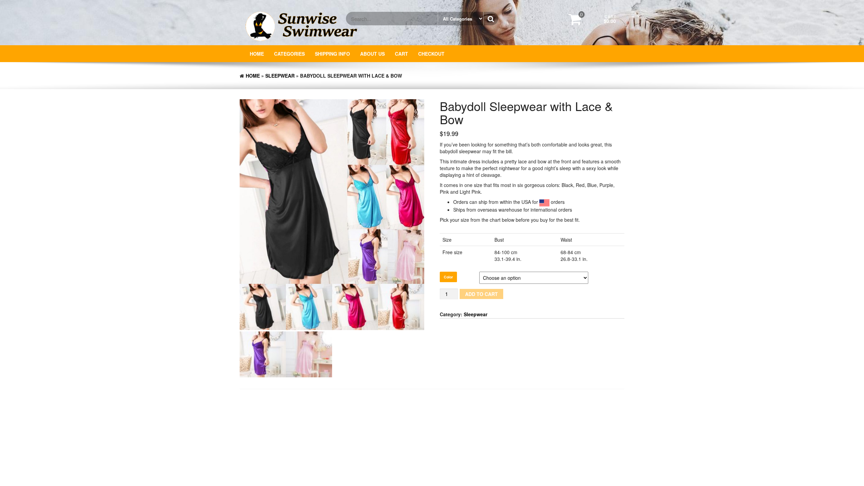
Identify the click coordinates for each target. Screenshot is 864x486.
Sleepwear (280, 75)
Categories (289, 53)
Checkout (431, 53)
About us (372, 53)
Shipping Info (332, 53)
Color (448, 276)
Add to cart (481, 294)
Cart (401, 53)
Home (257, 53)
